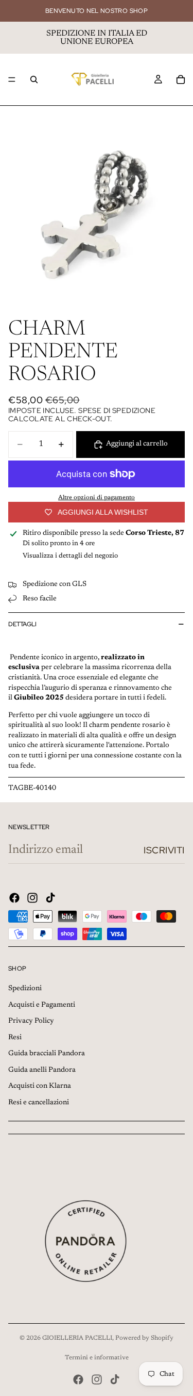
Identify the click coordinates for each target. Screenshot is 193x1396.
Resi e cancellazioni (38, 1102)
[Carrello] (180, 79)
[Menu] (12, 79)
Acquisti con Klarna (39, 1086)
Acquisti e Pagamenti (41, 1005)
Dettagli (22, 624)
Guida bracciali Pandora (46, 1053)
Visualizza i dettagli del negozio (70, 555)
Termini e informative (97, 1358)
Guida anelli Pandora (42, 1070)
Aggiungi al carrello (137, 444)
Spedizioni (25, 988)
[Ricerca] (34, 79)
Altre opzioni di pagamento (96, 498)
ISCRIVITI (164, 850)
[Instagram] (32, 898)
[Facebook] (14, 898)
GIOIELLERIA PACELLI (77, 1338)
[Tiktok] (50, 898)
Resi (15, 1037)
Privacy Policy (31, 1021)
